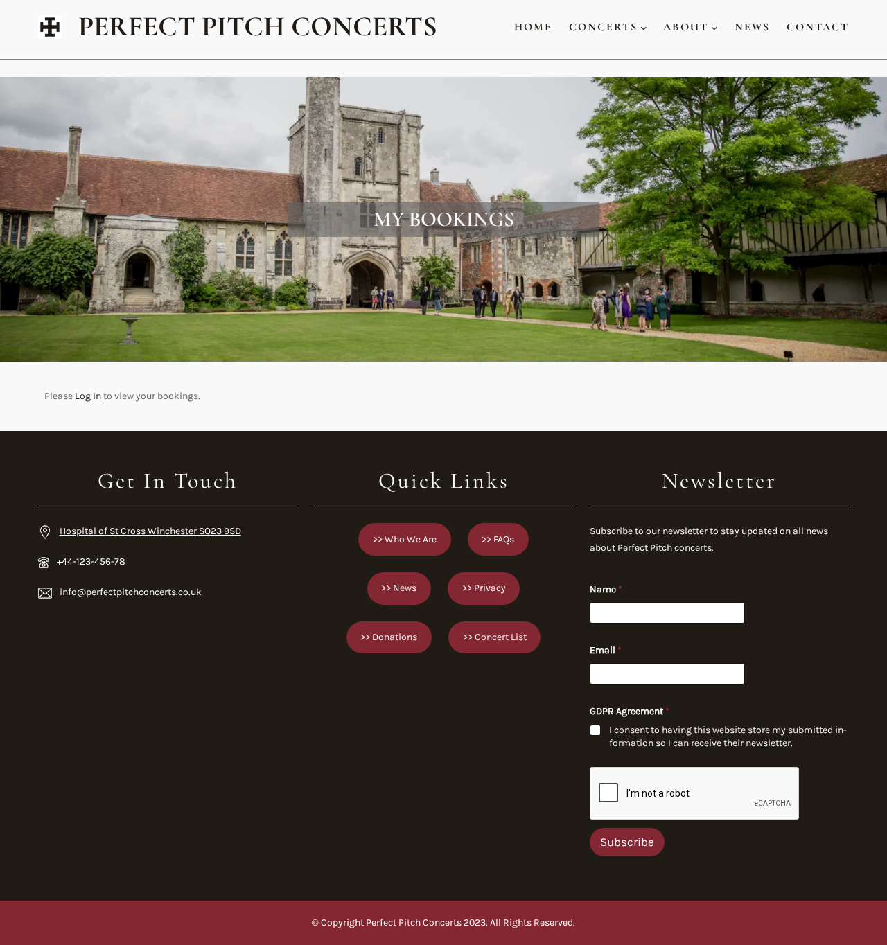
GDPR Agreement (629, 711)
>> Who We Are (405, 539)
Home (533, 27)
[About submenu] (714, 27)
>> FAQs (498, 539)
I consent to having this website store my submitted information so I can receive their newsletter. (728, 736)
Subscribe (627, 842)
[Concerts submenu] (643, 27)
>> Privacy (484, 588)
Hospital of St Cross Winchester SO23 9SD (150, 531)
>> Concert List (495, 637)
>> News (398, 588)
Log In (88, 396)
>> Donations (388, 637)
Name (606, 589)
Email (606, 650)
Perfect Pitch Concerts (257, 27)
